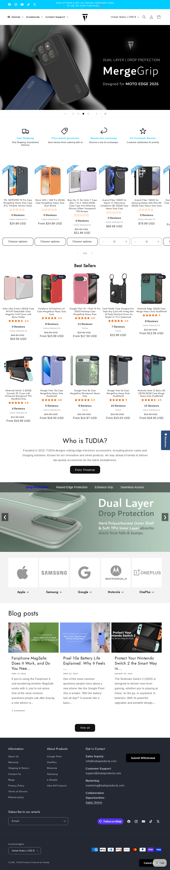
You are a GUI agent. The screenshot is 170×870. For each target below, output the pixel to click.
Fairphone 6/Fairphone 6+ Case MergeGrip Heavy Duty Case (51, 311)
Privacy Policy (16, 785)
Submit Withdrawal (143, 758)
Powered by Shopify (40, 862)
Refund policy (16, 797)
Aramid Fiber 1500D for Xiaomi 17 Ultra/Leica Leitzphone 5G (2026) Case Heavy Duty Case (114, 204)
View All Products (57, 785)
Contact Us (14, 774)
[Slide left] (77, 253)
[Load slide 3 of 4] (83, 113)
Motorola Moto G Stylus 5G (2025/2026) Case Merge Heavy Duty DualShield (151, 393)
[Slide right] (92, 253)
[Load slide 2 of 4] (78, 113)
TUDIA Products (23, 862)
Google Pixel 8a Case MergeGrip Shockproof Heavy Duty (85, 393)
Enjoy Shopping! (85, 469)
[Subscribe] (64, 821)
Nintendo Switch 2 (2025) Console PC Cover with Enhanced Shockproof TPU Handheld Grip (18, 395)
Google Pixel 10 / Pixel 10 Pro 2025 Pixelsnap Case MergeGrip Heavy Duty (85, 311)
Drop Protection (37, 487)
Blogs (11, 779)
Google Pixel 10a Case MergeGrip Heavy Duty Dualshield (51, 393)
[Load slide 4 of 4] (88, 113)
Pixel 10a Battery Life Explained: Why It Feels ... (84, 663)
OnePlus (144, 592)
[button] (144, 17)
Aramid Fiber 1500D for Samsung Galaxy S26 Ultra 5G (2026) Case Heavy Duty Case (146, 203)
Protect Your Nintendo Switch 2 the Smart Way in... (136, 663)
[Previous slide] (65, 113)
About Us (13, 756)
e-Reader (52, 779)
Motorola (114, 592)
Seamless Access (132, 487)
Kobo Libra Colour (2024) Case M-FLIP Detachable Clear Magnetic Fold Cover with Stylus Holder (18, 313)
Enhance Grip (104, 487)
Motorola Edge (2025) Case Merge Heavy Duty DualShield (151, 310)
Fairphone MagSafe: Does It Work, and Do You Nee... (31, 663)
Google (83, 592)
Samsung (52, 592)
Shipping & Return (18, 768)
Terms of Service (18, 791)
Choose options (18, 241)
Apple (21, 592)
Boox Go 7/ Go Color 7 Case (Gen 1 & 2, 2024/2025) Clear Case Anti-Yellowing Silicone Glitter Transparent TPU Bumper (82, 206)
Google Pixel (54, 756)
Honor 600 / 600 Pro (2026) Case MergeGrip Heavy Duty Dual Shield (50, 203)
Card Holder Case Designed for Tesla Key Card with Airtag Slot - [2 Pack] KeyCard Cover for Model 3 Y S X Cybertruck (118, 313)
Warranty (13, 762)
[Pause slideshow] (104, 113)
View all (85, 727)
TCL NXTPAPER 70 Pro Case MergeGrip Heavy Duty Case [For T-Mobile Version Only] (17, 203)
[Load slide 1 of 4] (73, 113)
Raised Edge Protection (71, 487)
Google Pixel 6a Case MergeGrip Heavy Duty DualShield (118, 393)
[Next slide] (96, 113)
